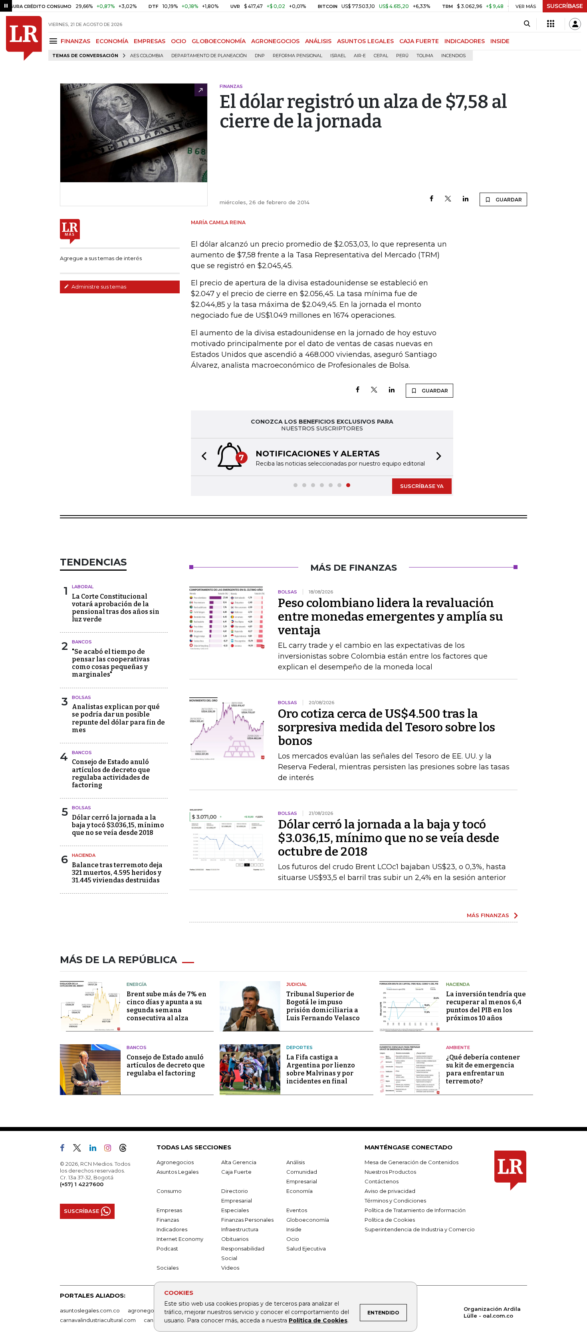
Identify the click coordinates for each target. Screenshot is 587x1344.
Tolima (424, 55)
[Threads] (126, 1149)
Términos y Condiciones (395, 1200)
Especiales (235, 1210)
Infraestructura (239, 1229)
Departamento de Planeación (209, 55)
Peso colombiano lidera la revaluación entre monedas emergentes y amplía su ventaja (390, 616)
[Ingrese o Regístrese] (575, 24)
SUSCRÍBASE (565, 6)
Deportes (299, 1047)
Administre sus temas (98, 286)
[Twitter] (448, 199)
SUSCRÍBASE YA (422, 486)
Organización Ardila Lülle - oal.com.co (492, 1312)
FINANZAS (75, 41)
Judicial (296, 984)
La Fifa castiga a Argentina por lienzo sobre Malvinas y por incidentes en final (320, 1069)
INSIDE (500, 41)
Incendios (453, 55)
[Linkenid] (96, 1149)
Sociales (167, 1267)
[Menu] (54, 41)
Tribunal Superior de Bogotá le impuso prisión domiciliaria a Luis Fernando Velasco (323, 1006)
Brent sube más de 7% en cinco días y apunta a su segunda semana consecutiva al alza (166, 1006)
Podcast (167, 1248)
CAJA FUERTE (419, 41)
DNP (260, 55)
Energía (137, 984)
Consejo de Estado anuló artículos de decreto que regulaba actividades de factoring (111, 773)
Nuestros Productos (390, 1172)
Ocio (292, 1239)
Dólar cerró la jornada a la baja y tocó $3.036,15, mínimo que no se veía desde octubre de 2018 (388, 838)
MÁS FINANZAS (488, 915)
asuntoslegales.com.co (90, 1310)
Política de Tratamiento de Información (415, 1210)
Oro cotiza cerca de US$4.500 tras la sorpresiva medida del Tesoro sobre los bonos (386, 727)
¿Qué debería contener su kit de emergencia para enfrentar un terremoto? (483, 1069)
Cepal (381, 55)
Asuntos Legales (177, 1172)
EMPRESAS (149, 41)
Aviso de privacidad (390, 1191)
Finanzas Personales (247, 1220)
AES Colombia (146, 55)
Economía (299, 1191)
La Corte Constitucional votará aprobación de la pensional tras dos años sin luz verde (115, 608)
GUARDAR (508, 200)
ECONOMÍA (112, 41)
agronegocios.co (150, 1310)
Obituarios (234, 1239)
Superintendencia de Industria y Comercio (420, 1229)
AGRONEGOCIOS (275, 41)
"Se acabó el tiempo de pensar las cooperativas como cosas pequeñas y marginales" (111, 663)
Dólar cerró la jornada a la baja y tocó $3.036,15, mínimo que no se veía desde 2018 (118, 825)
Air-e (360, 55)
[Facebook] (431, 199)
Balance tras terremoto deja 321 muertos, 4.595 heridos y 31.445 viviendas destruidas (117, 872)
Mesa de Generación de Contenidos (411, 1162)
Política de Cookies (318, 1320)
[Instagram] (110, 1149)
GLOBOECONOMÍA (219, 41)
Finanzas (168, 1220)
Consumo (169, 1191)
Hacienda (83, 855)
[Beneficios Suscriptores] (551, 24)
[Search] (527, 24)
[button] (201, 457)
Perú (402, 55)
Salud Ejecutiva (306, 1248)
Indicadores (172, 1229)
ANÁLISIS (318, 41)
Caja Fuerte (236, 1172)
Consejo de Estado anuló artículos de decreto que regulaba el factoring (166, 1065)
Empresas (169, 1210)
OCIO (178, 41)
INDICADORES (464, 41)
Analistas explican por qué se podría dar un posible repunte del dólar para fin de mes (118, 718)
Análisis (295, 1162)
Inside (293, 1229)
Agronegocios (175, 1162)
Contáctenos (382, 1181)
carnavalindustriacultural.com (98, 1320)
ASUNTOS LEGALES (365, 41)
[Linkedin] (465, 199)
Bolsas (81, 697)
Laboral (82, 586)
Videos (230, 1267)
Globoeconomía (307, 1220)
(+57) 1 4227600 (81, 1184)
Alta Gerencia (238, 1162)
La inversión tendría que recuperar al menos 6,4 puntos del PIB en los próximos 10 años (486, 1006)
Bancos (82, 642)
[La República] (24, 38)
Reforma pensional (297, 55)
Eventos (296, 1210)
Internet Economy (180, 1239)
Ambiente (458, 1047)
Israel (338, 55)
